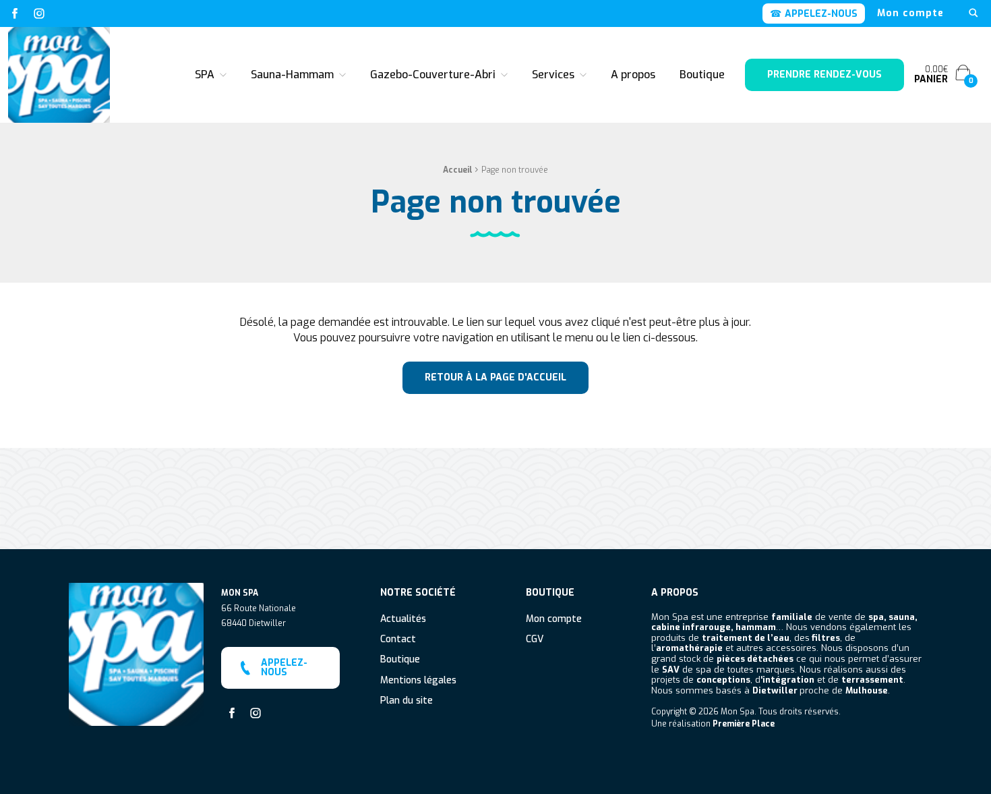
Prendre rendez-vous (824, 74)
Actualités (403, 619)
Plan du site (406, 701)
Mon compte (910, 13)
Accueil (458, 170)
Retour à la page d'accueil (495, 377)
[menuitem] (910, 13)
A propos (633, 74)
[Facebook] (15, 13)
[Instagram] (39, 13)
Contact (398, 640)
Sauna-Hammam (292, 74)
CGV (534, 640)
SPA (204, 74)
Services (553, 74)
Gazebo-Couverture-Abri (433, 74)
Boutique (702, 74)
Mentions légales (418, 681)
